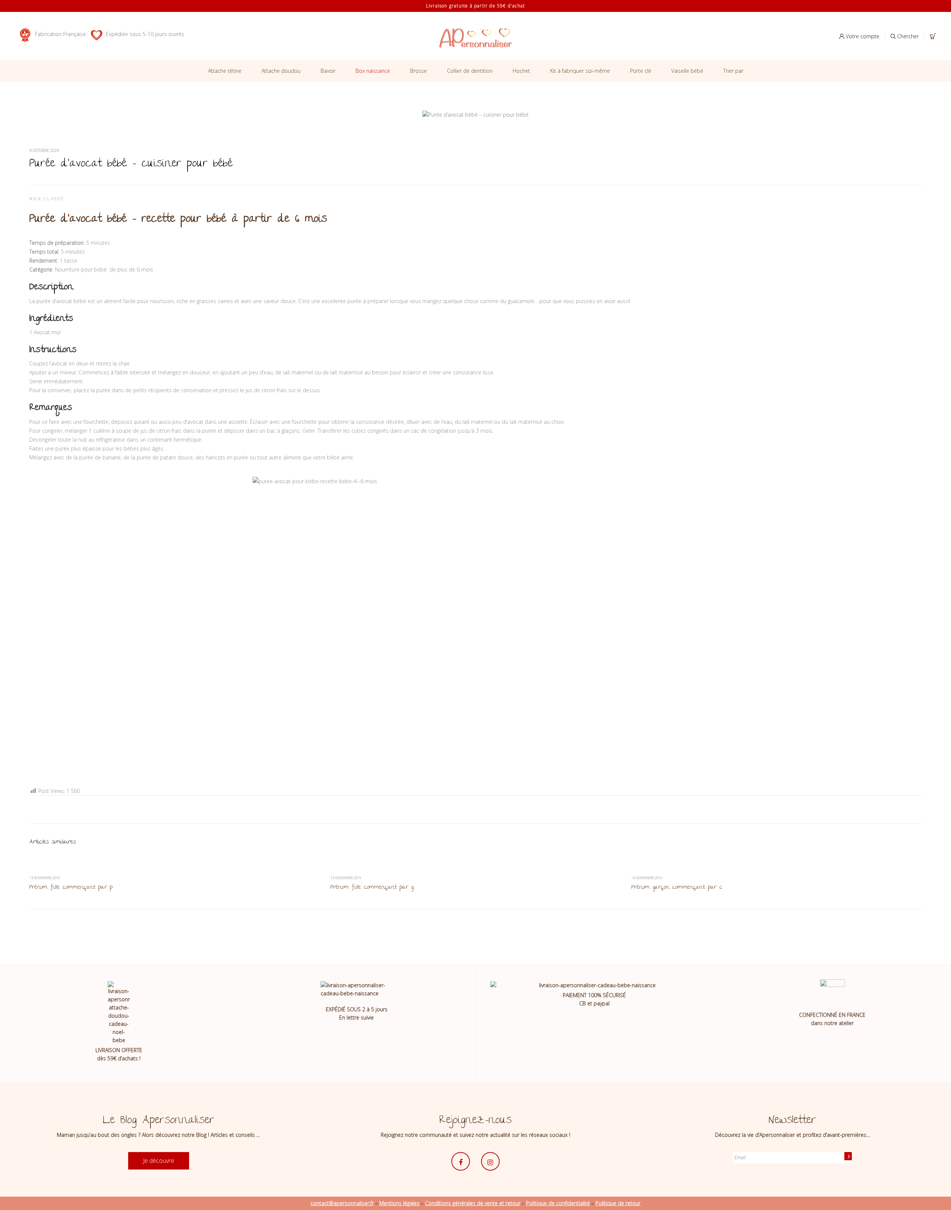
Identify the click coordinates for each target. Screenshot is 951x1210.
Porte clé (640, 70)
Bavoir (328, 70)
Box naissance (373, 70)
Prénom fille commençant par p (71, 887)
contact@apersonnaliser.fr (342, 1203)
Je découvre (158, 1161)
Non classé (46, 198)
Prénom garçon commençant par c (677, 887)
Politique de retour (617, 1203)
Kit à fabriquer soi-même (580, 70)
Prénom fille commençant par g (372, 887)
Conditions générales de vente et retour (472, 1203)
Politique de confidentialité (558, 1203)
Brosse (418, 70)
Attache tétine (224, 70)
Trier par (733, 70)
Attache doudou (281, 70)
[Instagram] (490, 1161)
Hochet (521, 70)
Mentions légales (399, 1203)
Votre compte (861, 36)
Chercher (907, 36)
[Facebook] (460, 1161)
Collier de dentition (470, 70)
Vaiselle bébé (687, 70)
